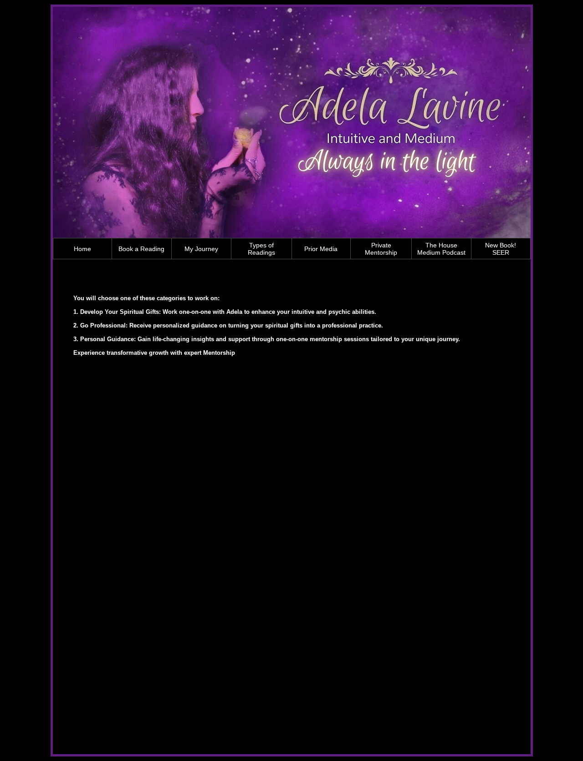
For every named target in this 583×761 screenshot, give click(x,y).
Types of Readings (261, 249)
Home (82, 248)
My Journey (201, 248)
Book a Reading (141, 248)
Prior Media (321, 248)
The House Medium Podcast (441, 249)
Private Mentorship (381, 249)
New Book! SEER (500, 249)
